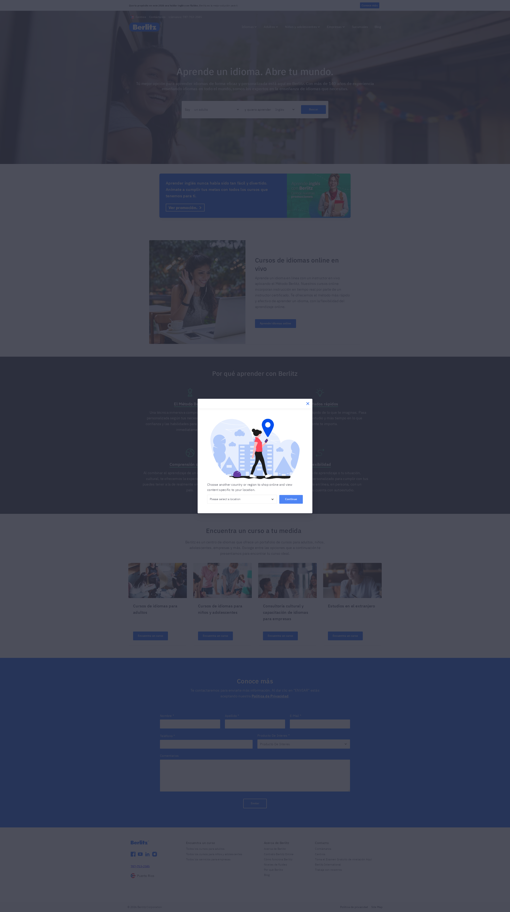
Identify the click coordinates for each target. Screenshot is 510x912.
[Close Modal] (307, 403)
